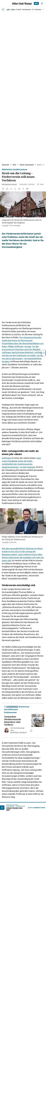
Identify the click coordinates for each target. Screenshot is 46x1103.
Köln (14, 165)
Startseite (5, 165)
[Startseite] (22, 3)
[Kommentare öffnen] (44, 353)
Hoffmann (6, 458)
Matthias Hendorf (11, 184)
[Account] (42, 3)
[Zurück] (3, 9)
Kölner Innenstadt (26, 165)
